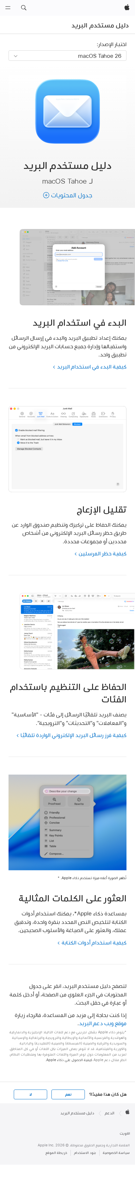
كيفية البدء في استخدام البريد (91, 366)
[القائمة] (8, 8)
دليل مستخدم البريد (100, 25)
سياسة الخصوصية (116, 1153)
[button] (23, 8)
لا (30, 1094)
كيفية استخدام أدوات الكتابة (94, 942)
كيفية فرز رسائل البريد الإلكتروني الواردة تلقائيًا (73, 735)
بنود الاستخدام (85, 1153)
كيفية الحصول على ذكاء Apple (69, 1060)
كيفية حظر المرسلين (102, 553)
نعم (68, 1094)
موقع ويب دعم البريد (102, 1023)
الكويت (125, 1133)
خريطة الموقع (56, 1153)
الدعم (109, 1113)
